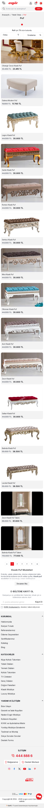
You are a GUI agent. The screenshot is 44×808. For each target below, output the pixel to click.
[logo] (13, 3)
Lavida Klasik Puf (8, 483)
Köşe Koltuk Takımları (10, 660)
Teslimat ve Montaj (9, 732)
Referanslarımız (8, 630)
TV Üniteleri (6, 677)
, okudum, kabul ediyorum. (22, 607)
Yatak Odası (16, 15)
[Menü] (3, 4)
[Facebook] (14, 769)
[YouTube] (25, 769)
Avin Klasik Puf (7, 344)
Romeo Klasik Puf (9, 205)
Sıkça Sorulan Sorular (11, 736)
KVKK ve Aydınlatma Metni (13, 723)
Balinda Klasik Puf (9, 448)
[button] (22, 24)
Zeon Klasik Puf (8, 379)
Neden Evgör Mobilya (10, 715)
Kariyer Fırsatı (7, 626)
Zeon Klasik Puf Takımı (11, 518)
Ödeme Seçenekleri (10, 634)
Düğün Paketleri (8, 685)
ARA (38, 9)
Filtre (5, 35)
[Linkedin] (30, 769)
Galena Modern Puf (9, 101)
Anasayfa (5, 15)
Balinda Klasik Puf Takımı (11, 553)
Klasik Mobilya (7, 689)
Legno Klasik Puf (8, 135)
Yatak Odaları (7, 664)
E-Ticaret (14, 806)
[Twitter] (19, 769)
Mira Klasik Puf (7, 274)
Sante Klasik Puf (8, 170)
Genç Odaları (7, 681)
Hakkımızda (6, 622)
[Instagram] (9, 769)
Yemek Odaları (7, 668)
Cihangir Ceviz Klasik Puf (12, 66)
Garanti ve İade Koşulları (11, 710)
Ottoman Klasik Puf (9, 309)
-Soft (8, 806)
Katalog (4, 643)
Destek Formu (7, 740)
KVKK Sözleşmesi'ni (12, 607)
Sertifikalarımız (8, 639)
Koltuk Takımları (8, 672)
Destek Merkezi (32, 762)
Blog (3, 647)
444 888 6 (24, 756)
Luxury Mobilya (8, 694)
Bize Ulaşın (6, 706)
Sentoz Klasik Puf (9, 240)
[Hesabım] (31, 3)
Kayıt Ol (38, 602)
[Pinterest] (35, 769)
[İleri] (37, 564)
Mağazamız (12, 762)
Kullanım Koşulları (9, 719)
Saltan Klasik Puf (8, 414)
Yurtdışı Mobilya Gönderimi (13, 727)
